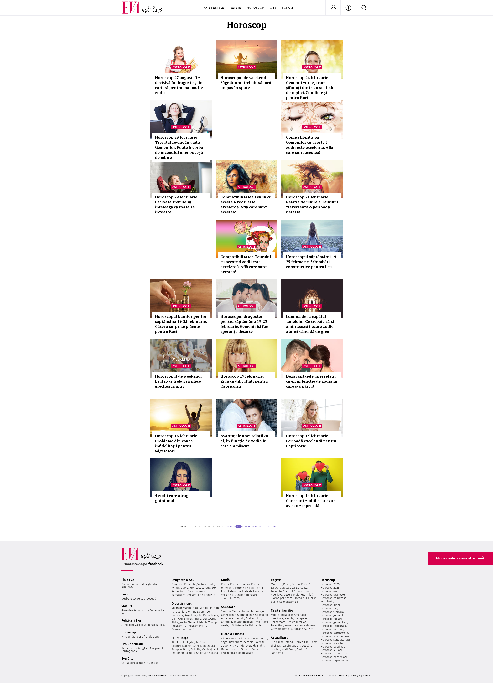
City (273, 7)
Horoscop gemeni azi (333, 622)
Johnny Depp (195, 611)
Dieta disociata (230, 649)
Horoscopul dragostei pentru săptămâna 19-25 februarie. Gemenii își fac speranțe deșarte (244, 324)
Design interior (296, 622)
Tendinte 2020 (230, 598)
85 (246, 526)
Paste (286, 584)
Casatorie (204, 587)
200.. (274, 526)
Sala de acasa (245, 652)
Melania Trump (207, 622)
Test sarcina (253, 618)
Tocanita (276, 591)
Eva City (127, 658)
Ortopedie (241, 625)
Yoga (224, 642)
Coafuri (176, 646)
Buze (186, 649)
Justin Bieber (187, 622)
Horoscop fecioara (332, 612)
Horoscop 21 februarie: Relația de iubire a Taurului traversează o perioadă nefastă (312, 204)
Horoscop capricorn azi (335, 632)
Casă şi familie (282, 610)
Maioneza (299, 594)
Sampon (176, 649)
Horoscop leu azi (331, 650)
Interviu (290, 642)
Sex (214, 587)
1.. (192, 526)
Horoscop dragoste (332, 594)
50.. (214, 526)
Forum (287, 7)
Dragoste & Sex (182, 580)
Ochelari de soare (246, 595)
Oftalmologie (245, 621)
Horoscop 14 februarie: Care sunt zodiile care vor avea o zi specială (310, 500)
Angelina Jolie (193, 615)
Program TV (178, 626)
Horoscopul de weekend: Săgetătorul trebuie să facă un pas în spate (246, 82)
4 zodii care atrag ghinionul (171, 498)
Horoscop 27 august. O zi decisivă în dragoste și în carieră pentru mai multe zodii (179, 85)
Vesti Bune (288, 649)
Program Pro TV (197, 626)
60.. (219, 526)
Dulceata (301, 587)
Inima (246, 611)
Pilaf (309, 594)
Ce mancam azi (289, 601)
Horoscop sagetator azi (335, 639)
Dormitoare (278, 622)
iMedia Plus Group (157, 675)
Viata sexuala (205, 584)
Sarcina (226, 611)
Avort (258, 621)
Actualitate (279, 637)
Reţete (276, 580)
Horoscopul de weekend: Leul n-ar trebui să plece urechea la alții (178, 381)
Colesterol (261, 615)
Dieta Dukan (247, 638)
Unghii (190, 642)
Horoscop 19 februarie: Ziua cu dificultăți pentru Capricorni (244, 381)
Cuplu (184, 587)
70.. (223, 526)
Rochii (181, 642)
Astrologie (181, 67)
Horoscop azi (328, 591)
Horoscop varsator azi (334, 643)
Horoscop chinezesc (333, 598)
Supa (291, 587)
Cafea (283, 587)
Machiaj (187, 646)
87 (253, 526)
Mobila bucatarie (282, 615)
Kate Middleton (203, 608)
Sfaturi (126, 606)
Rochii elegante (231, 591)
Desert (287, 594)
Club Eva (127, 580)
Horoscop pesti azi (332, 646)
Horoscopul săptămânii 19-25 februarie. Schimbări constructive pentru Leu (312, 261)
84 (242, 526)
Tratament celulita (183, 652)
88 (256, 526)
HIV (232, 625)
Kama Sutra (178, 591)
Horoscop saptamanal (334, 660)
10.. (196, 526)
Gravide (276, 629)
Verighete (227, 595)
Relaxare (261, 638)
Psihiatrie (255, 625)
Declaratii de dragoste (201, 595)
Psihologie (257, 611)
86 (249, 526)
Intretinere (235, 642)
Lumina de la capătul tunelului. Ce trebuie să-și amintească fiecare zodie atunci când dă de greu (310, 324)
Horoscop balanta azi (334, 653)
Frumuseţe (179, 638)
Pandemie (277, 652)
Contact (367, 675)
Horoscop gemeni (331, 615)
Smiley (188, 618)
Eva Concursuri (132, 644)
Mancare (276, 584)
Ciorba (295, 584)
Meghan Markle (181, 608)
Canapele (301, 618)
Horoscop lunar (330, 605)
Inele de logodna (253, 591)
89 (259, 526)
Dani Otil (177, 618)
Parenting (277, 625)
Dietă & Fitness (232, 634)
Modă (225, 580)
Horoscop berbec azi (333, 657)
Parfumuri (202, 642)
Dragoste (177, 584)
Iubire (193, 587)
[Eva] (133, 4)
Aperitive (276, 594)
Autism (308, 629)
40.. (209, 526)
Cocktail (288, 591)
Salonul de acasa (207, 652)
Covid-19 (302, 649)
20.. (200, 526)
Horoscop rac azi (331, 619)
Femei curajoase (292, 629)
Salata (275, 587)
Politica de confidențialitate (309, 675)
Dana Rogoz (210, 615)
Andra (197, 618)
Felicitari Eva (131, 620)
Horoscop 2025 (330, 587)
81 (231, 526)
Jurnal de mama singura (300, 625)
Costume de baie (243, 588)
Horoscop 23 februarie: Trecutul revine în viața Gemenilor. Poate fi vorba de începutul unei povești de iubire (179, 147)
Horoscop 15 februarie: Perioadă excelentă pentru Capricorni (311, 440)
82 (234, 526)
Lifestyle (216, 7)
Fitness (233, 638)
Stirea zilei (302, 642)
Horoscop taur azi (331, 629)
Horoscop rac (328, 608)
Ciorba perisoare (281, 598)
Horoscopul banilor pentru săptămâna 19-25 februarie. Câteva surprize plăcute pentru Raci (181, 324)
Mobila (289, 618)
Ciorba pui (300, 598)
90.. (263, 526)
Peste (304, 584)
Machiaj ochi (210, 649)
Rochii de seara (240, 584)
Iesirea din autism (288, 645)
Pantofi (260, 588)
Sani (196, 646)
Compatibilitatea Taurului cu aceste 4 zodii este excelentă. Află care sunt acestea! (246, 264)
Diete (224, 638)
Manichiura (207, 646)
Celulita (195, 649)
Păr (173, 642)
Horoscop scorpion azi (334, 636)
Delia (206, 618)
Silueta (245, 649)
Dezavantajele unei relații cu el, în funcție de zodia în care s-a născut (311, 381)
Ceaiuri (236, 611)
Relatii (175, 587)
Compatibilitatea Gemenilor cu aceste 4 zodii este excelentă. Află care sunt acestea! (309, 145)
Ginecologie (228, 615)
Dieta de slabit (255, 645)
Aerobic (248, 642)
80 (227, 526)
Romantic (190, 584)
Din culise (277, 642)
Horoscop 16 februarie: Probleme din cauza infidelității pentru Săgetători (176, 443)
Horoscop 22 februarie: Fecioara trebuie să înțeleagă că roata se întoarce (176, 204)
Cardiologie (228, 621)
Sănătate (228, 607)
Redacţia (355, 675)
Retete (235, 7)
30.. (205, 526)
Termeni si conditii (337, 675)
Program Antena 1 (183, 629)
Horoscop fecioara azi (334, 626)
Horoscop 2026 (330, 584)
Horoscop (255, 7)
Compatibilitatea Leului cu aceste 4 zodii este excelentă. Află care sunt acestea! (246, 204)
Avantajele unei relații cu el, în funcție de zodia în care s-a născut (244, 440)
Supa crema (301, 591)
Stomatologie (245, 615)
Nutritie (240, 645)
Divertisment (181, 603)
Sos (311, 584)
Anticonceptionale (232, 618)
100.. (269, 526)
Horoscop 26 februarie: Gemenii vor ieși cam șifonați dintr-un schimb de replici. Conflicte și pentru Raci (309, 87)
